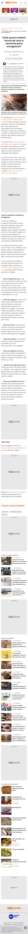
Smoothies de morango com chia (18, 798)
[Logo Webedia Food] (14, 916)
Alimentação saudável (15, 511)
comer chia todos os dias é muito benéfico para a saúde (13, 120)
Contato (20, 924)
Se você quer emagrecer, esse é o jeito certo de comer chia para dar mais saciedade (19, 655)
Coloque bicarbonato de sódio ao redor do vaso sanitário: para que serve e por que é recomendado (19, 582)
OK (25, 927)
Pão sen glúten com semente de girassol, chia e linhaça (19, 830)
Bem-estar (4, 514)
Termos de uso (8, 924)
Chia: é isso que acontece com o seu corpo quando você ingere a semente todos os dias (19, 718)
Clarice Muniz (13, 63)
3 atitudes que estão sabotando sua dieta (13, 448)
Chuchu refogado (18, 849)
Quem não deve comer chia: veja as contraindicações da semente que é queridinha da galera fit (19, 665)
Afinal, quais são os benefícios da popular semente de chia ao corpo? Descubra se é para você (19, 645)
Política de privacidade (17, 923)
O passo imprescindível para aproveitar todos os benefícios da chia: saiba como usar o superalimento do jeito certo (19, 686)
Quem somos (7, 923)
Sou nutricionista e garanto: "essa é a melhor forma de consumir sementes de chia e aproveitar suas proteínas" (19, 728)
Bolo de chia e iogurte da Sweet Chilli (18, 788)
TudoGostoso (4, 28)
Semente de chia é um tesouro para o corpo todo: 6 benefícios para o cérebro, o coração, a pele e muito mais (19, 697)
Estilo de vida (5, 511)
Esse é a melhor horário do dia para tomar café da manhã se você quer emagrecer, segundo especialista (19, 707)
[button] (25, 12)
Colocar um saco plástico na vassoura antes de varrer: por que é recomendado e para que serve (19, 561)
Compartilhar (15, 55)
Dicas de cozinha (18, 28)
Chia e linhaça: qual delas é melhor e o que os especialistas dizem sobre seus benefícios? (19, 739)
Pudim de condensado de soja (19, 861)
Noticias (11, 28)
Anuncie (15, 924)
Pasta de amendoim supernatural (19, 819)
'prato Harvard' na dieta (17, 492)
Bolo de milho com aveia (18, 840)
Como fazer (5, 29)
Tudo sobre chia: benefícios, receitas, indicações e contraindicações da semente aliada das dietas (19, 676)
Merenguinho (16, 807)
